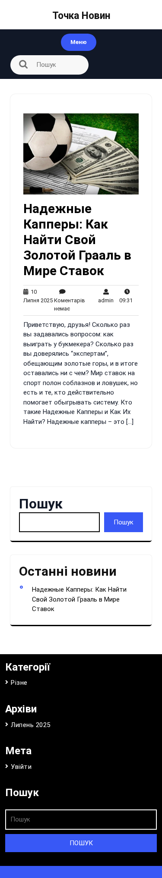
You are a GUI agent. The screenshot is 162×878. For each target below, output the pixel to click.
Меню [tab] (78, 42)
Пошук (41, 503)
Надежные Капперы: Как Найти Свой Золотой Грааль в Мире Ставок (77, 239)
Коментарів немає (69, 300)
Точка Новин (81, 16)
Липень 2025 (31, 725)
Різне (19, 683)
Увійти (21, 767)
